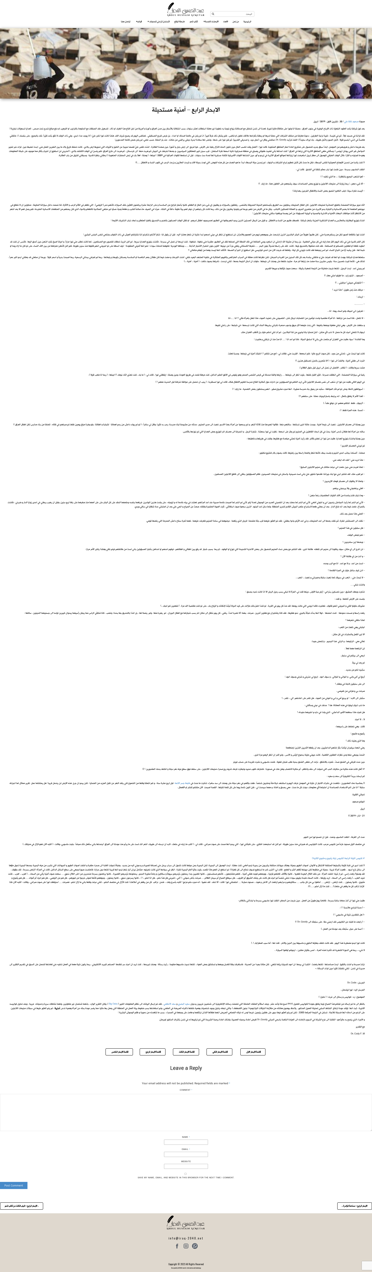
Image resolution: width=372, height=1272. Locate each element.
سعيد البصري (184, 1004)
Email (186, 1149)
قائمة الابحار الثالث (186, 1052)
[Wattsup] (195, 1246)
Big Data (113, 1004)
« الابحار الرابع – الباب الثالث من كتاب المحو (22, 1206)
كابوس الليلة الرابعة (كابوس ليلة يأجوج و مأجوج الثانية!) (337, 858)
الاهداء (225, 21)
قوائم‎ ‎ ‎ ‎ (139, 21)
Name (186, 1137)
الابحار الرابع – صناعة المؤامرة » (354, 1206)
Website (186, 1161)
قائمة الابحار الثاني (219, 1052)
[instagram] (186, 1246)
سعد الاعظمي (170, 1004)
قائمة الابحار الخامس (119, 1052)
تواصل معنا (125, 21)
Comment (186, 1089)
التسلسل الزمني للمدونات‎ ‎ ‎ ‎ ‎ (159, 21)
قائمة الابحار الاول (253, 1052)
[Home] (186, 9)
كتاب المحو (194, 21)
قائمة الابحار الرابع (152, 1052)
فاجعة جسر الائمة (182, 783)
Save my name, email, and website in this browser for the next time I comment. (186, 1177)
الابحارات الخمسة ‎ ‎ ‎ (211, 21)
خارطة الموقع (179, 21)
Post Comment (13, 1185)
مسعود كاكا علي (351, 121)
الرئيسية (247, 21)
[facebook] (177, 1246)
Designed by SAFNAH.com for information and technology (186, 1268)
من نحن (236, 21)
